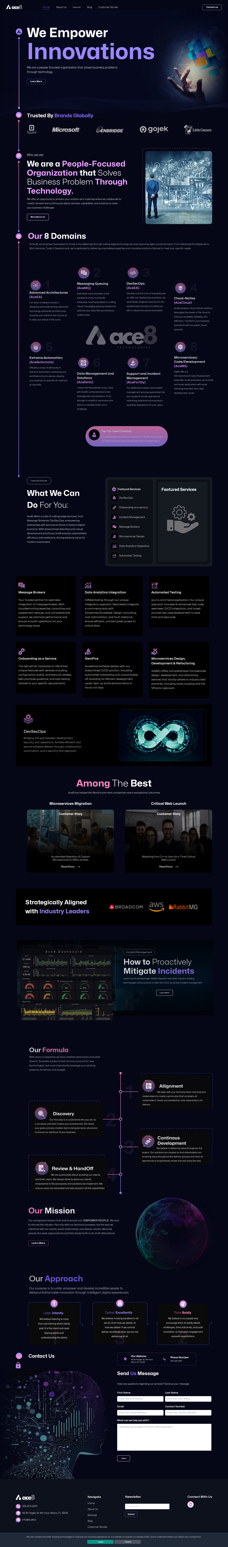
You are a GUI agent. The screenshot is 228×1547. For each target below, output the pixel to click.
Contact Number (175, 1406)
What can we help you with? (133, 1420)
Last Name (171, 1393)
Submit (131, 1514)
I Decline (127, 1542)
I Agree (100, 1542)
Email (120, 1406)
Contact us (212, 7)
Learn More (36, 82)
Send (123, 1458)
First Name (123, 1393)
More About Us (38, 217)
